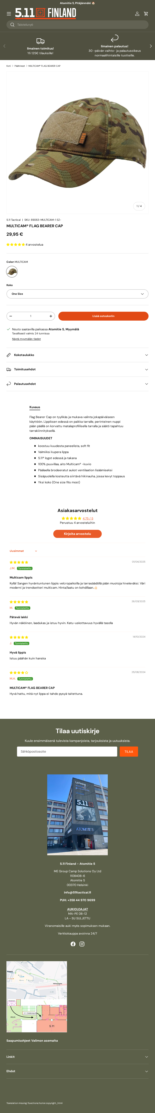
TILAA (129, 752)
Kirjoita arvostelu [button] (77, 534)
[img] (19, 562)
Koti (8, 65)
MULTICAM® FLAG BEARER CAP (44, 65)
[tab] (34, 407)
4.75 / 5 (88, 518)
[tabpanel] (77, 450)
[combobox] (77, 24)
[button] (146, 13)
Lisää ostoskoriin (103, 316)
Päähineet (20, 65)
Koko (9, 285)
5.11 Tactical (13, 220)
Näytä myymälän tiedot (26, 339)
